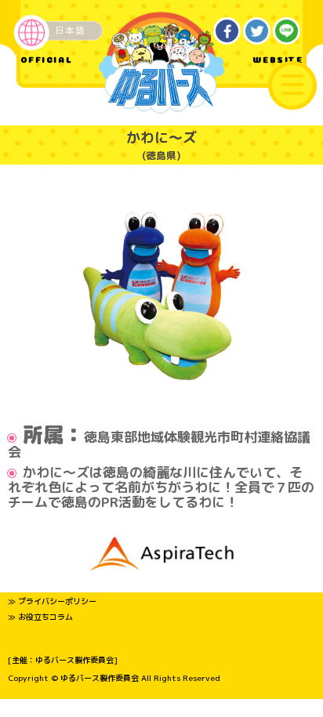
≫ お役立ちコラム (40, 616)
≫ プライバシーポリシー (52, 601)
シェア (227, 31)
